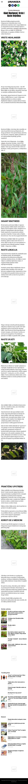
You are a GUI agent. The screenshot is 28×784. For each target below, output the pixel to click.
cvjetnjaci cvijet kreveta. (20, 28)
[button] (2, 1)
